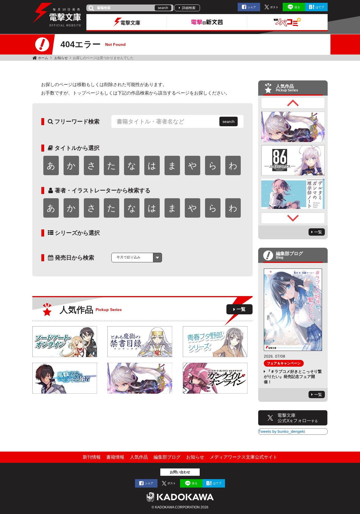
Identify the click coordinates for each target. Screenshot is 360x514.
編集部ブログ (167, 457)
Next (293, 218)
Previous (293, 103)
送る (297, 7)
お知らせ (61, 58)
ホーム (43, 58)
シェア (252, 7)
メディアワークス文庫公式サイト (243, 457)
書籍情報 (115, 457)
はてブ (320, 7)
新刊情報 (92, 457)
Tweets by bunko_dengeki (281, 431)
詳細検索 (188, 8)
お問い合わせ (180, 472)
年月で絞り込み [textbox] (128, 257)
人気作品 (139, 457)
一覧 (241, 309)
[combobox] (136, 257)
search (163, 8)
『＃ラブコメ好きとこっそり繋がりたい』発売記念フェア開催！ (293, 376)
